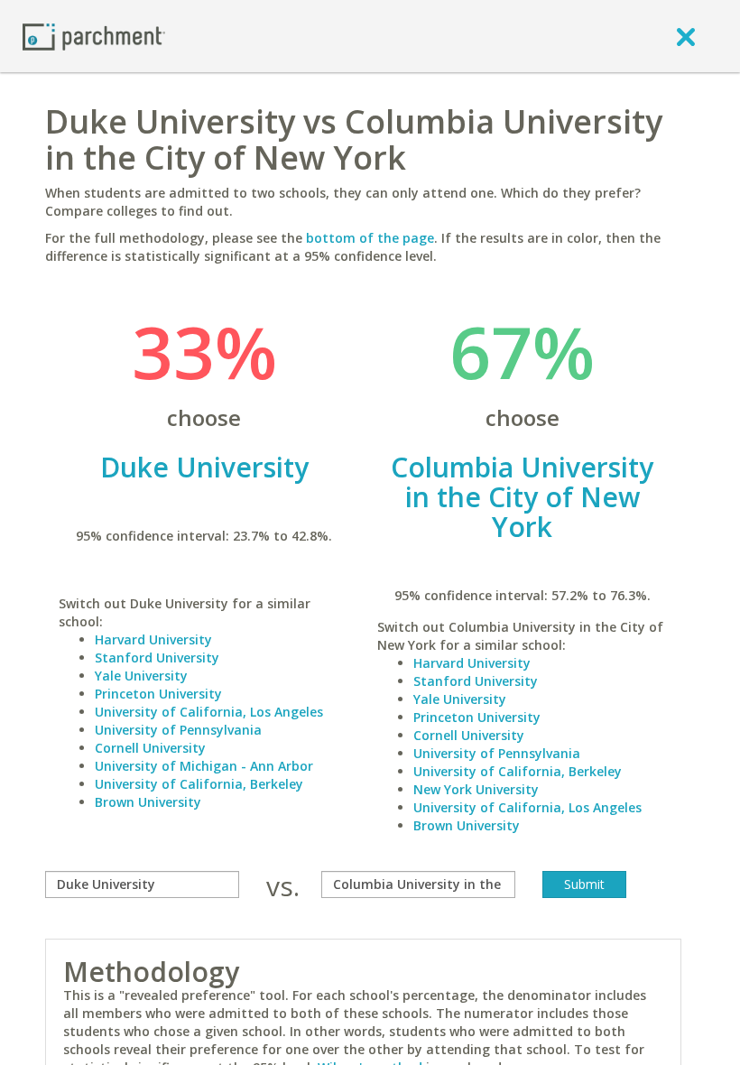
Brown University (148, 801)
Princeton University (158, 693)
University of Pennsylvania (178, 729)
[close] (686, 36)
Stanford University (157, 657)
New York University (476, 789)
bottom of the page (370, 237)
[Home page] (94, 35)
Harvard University (153, 639)
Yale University (141, 675)
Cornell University (150, 747)
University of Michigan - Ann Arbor (204, 765)
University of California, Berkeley (199, 783)
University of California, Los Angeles (209, 711)
